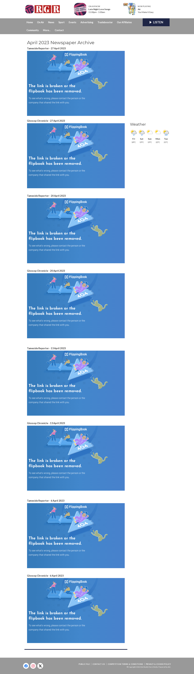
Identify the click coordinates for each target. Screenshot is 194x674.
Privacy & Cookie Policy (158, 664)
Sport (61, 22)
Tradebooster (105, 22)
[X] (40, 666)
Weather (138, 124)
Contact (59, 30)
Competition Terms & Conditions (125, 664)
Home (30, 22)
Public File (84, 664)
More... (47, 30)
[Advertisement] (150, 79)
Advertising (87, 22)
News (51, 22)
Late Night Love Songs (99, 9)
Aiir (169, 667)
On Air (40, 22)
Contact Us (99, 664)
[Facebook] (26, 666)
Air (139, 9)
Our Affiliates (124, 22)
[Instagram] (33, 666)
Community (33, 30)
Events (72, 22)
